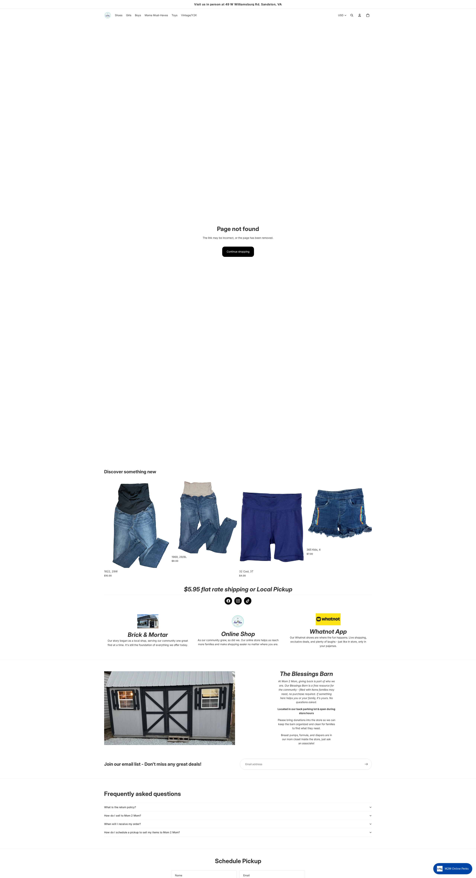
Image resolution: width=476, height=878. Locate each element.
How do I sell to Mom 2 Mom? (122, 815)
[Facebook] (228, 601)
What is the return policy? (120, 807)
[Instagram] (238, 601)
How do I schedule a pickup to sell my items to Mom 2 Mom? (142, 832)
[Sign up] (366, 764)
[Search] (352, 15)
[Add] (163, 562)
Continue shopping (238, 251)
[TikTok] (247, 601)
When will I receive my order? (122, 823)
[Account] (360, 15)
